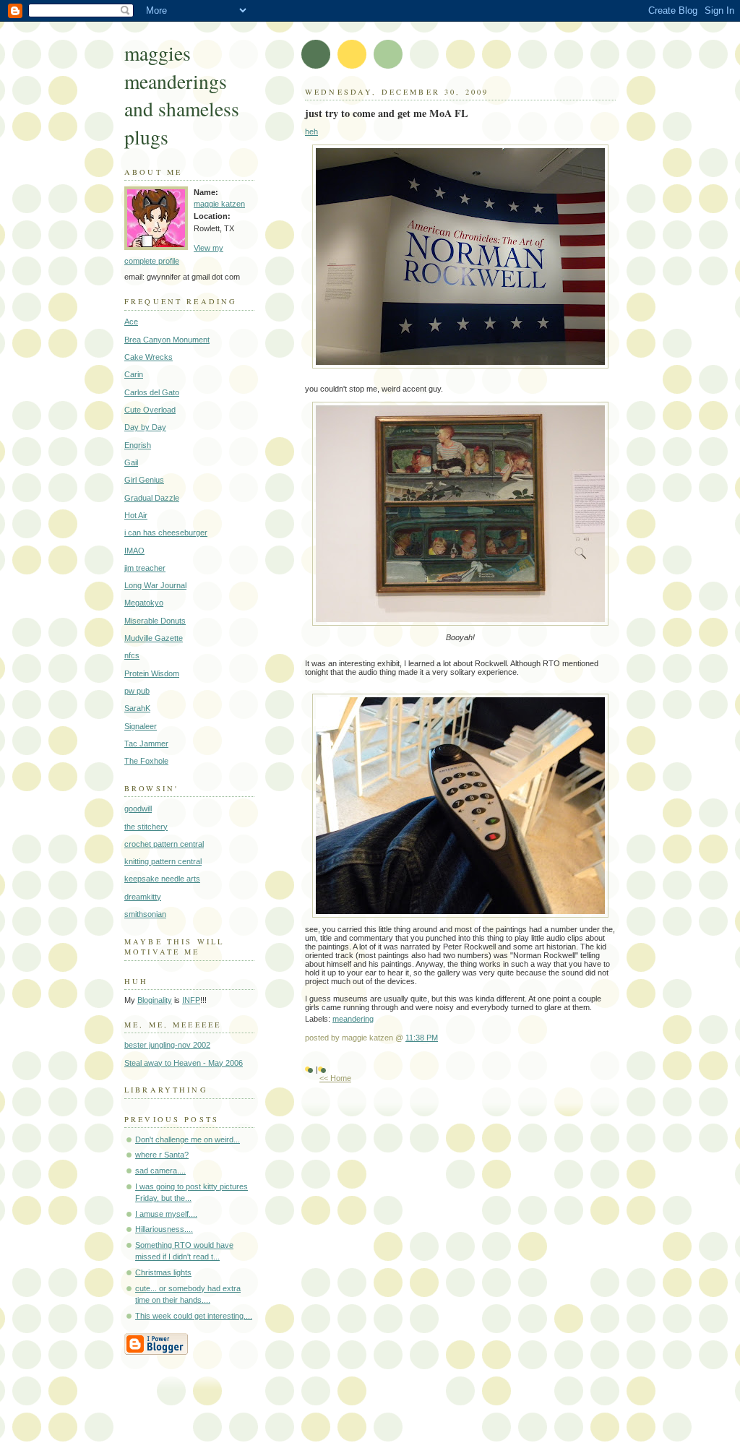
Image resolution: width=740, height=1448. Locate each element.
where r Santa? (162, 1154)
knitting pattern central (163, 861)
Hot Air (135, 515)
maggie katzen (219, 203)
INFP (191, 1000)
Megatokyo (143, 602)
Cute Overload (150, 409)
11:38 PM (421, 1037)
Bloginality (154, 1000)
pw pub (137, 690)
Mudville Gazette (153, 638)
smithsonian (145, 914)
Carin (133, 374)
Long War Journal (155, 585)
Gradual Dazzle (151, 498)
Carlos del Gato (151, 392)
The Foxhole (146, 761)
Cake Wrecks (148, 357)
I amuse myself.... (166, 1214)
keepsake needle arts (162, 878)
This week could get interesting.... (193, 1315)
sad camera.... (160, 1170)
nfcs (131, 655)
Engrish (137, 445)
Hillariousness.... (164, 1229)
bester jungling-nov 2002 (167, 1044)
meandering (353, 1018)
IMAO (134, 550)
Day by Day (145, 427)
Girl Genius (144, 479)
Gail (131, 462)
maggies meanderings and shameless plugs (181, 95)
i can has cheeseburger (165, 532)
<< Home (335, 1078)
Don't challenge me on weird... (187, 1139)
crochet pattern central (164, 844)
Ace (131, 321)
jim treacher (144, 568)
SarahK (137, 708)
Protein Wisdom (151, 673)
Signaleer (140, 726)
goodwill (138, 808)
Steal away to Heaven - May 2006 (183, 1063)
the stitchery (146, 826)
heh (311, 131)
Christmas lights (163, 1272)
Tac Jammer (146, 743)
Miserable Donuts (155, 620)
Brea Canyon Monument (167, 339)
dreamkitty (142, 896)
